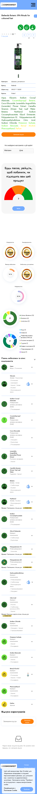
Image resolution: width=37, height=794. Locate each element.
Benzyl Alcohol (28, 125)
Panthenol (18, 111)
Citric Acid (29, 120)
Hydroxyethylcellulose (10, 120)
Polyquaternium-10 (9, 117)
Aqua (3, 97)
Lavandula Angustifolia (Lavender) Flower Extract (18, 105)
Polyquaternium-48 (27, 117)
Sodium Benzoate (9, 125)
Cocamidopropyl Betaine (23, 100)
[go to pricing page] (35, 16)
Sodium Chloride (9, 123)
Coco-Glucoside (8, 103)
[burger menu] (33, 5)
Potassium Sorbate (26, 123)
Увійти (18, 208)
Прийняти (27, 789)
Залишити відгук (18, 134)
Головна (26, 765)
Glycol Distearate (27, 114)
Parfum (18, 128)
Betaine (4, 111)
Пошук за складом (29, 768)
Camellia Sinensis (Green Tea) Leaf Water (18, 107)
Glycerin (12, 97)
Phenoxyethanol (8, 128)
